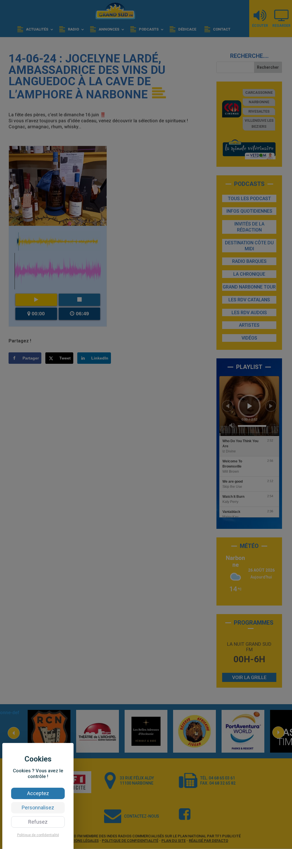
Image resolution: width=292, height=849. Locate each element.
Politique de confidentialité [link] (38, 835)
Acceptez (38, 793)
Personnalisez (38, 808)
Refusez (38, 822)
